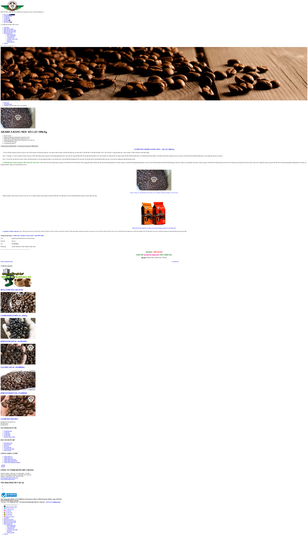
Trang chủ (6, 102)
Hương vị (6, 137)
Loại (5, 141)
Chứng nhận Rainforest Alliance (12, 462)
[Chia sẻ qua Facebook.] (7, 261)
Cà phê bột (6, 432)
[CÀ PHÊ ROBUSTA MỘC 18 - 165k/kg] (18, 312)
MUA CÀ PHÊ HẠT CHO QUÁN (12, 290)
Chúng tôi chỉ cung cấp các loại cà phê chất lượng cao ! (30, 12)
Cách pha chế (10, 37)
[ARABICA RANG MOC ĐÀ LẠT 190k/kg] (18, 128)
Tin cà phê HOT (11, 36)
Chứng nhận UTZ (8, 458)
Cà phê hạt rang (8, 104)
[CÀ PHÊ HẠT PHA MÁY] (18, 415)
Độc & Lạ (9, 40)
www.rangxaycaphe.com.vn (8, 479)
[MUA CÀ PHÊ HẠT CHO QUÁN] (16, 286)
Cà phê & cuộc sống (9, 449)
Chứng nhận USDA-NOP (10, 461)
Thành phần (7, 138)
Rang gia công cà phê (9, 437)
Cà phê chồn (7, 435)
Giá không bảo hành (9, 143)
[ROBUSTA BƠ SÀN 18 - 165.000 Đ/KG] (18, 338)
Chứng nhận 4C (8, 456)
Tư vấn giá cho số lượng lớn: (27, 146)
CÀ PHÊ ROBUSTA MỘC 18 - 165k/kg (14, 315)
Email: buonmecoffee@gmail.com (9, 477)
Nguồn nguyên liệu (9, 140)
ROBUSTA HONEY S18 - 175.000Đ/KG (14, 393)
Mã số (5, 135)
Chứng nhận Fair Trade (10, 459)
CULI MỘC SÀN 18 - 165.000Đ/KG (13, 367)
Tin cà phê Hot (7, 447)
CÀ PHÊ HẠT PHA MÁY (9, 419)
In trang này (176, 261)
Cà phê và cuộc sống (12, 39)
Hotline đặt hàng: (8, 146)
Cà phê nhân (7, 434)
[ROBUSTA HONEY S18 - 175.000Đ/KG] (18, 390)
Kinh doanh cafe (11, 34)
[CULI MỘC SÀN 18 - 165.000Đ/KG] (18, 364)
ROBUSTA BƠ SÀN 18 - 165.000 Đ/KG (14, 341)
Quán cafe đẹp (10, 42)
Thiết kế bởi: (53, 502)
